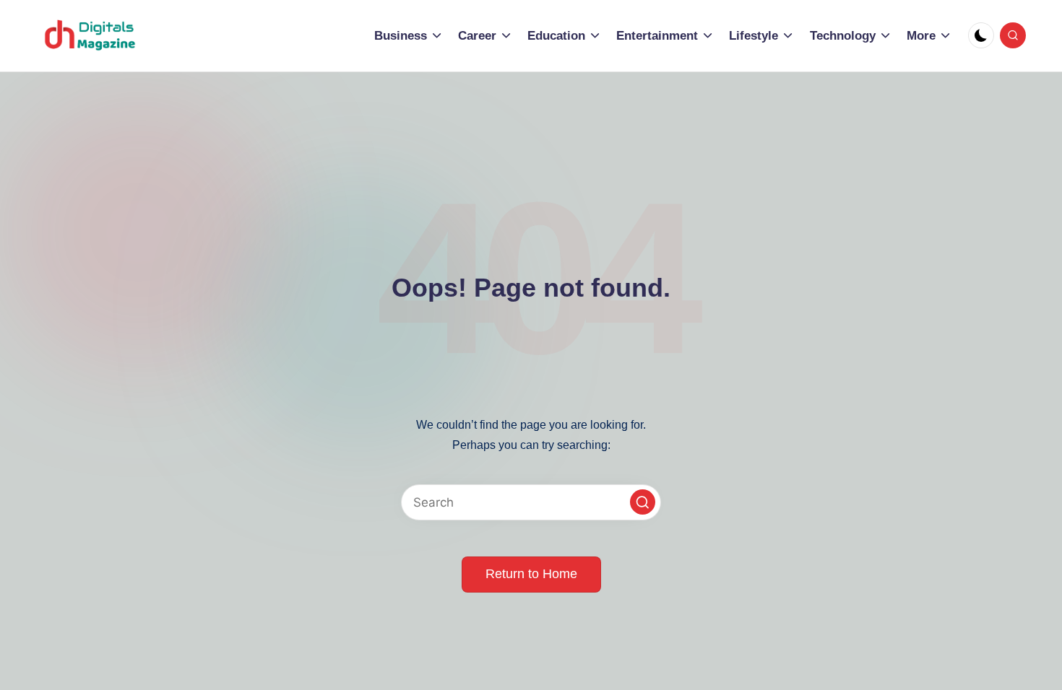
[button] (642, 502)
